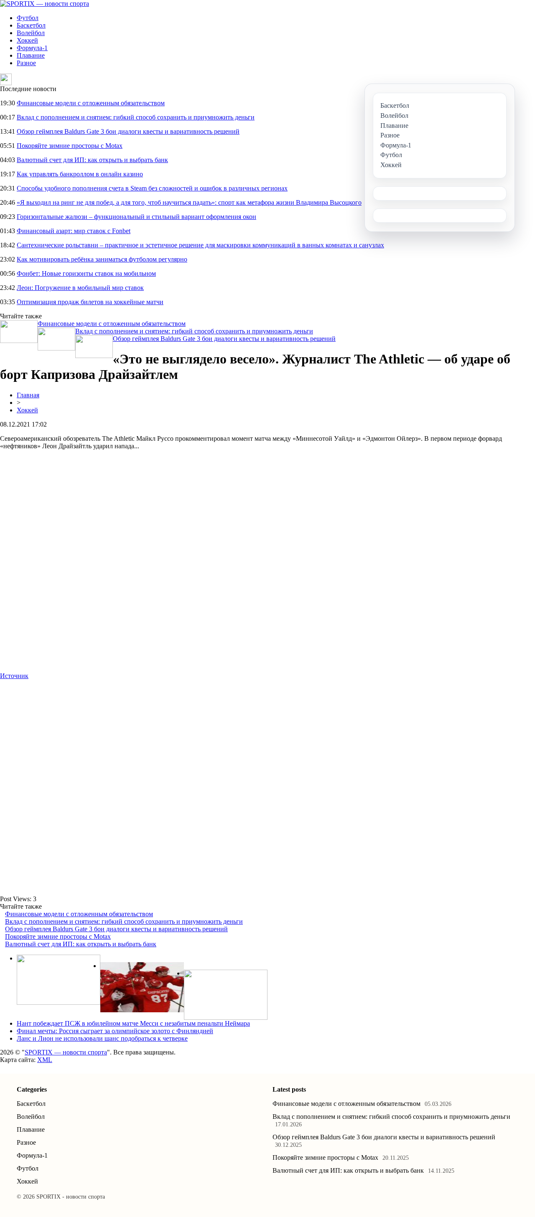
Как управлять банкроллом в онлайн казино (80, 174)
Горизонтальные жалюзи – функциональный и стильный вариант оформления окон (136, 216)
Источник (14, 675)
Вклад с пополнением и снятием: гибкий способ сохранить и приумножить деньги (136, 117)
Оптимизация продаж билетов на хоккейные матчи (90, 301)
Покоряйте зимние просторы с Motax (69, 145)
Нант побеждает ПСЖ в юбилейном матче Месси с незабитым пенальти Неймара (133, 1023)
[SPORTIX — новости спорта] (44, 3)
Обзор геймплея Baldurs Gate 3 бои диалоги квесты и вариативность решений (128, 131)
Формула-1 (32, 47)
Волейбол (31, 32)
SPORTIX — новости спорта (66, 1052)
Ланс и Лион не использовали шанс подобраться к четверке (102, 1038)
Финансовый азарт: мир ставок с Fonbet (73, 230)
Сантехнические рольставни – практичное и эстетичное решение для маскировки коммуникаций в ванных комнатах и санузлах (200, 245)
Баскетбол (31, 25)
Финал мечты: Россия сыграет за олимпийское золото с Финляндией (115, 1030)
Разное (26, 62)
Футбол (27, 17)
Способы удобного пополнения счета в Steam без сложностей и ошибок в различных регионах (152, 188)
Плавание (31, 55)
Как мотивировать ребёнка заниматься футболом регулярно (102, 259)
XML (44, 1059)
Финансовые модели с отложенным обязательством (91, 103)
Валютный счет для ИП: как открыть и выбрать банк (92, 159)
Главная (28, 395)
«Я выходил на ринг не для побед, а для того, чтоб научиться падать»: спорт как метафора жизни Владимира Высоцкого (189, 202)
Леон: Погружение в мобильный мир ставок (80, 287)
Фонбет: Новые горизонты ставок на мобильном (86, 273)
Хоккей (27, 40)
